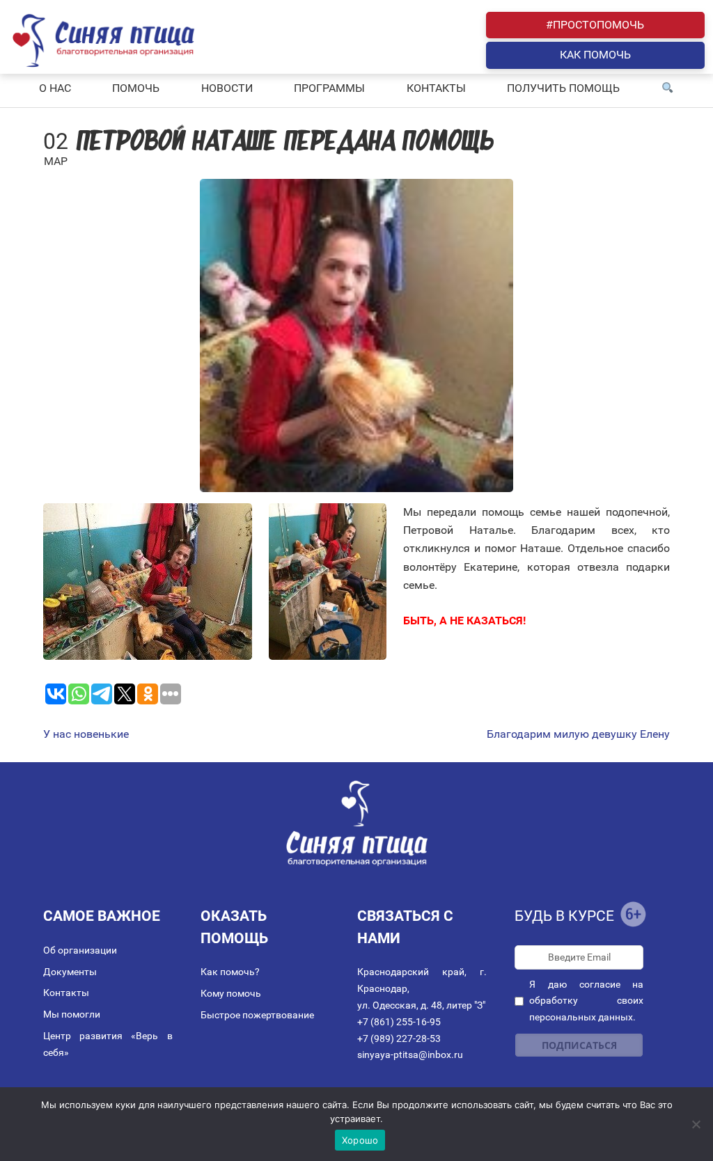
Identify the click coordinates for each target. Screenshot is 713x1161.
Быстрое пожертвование (257, 1014)
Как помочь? (230, 971)
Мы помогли (71, 1014)
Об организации (80, 950)
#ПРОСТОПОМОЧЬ (595, 24)
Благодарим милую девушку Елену (578, 734)
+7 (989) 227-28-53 (399, 1038)
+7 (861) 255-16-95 (399, 1021)
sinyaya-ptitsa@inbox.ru (410, 1054)
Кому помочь (231, 993)
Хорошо (360, 1140)
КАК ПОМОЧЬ (595, 54)
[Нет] (696, 1124)
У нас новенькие (86, 734)
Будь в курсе (564, 916)
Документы (70, 971)
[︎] (667, 88)
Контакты (66, 992)
